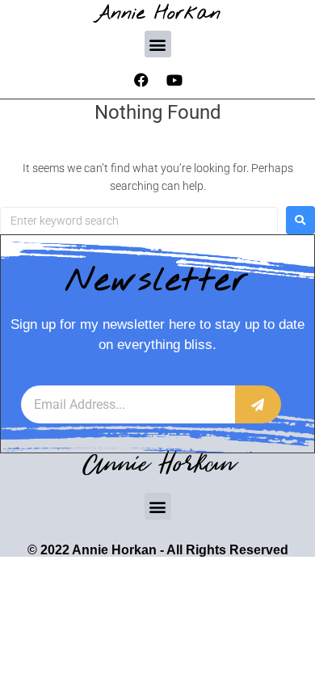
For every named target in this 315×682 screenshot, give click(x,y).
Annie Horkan (157, 13)
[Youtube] (174, 80)
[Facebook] (141, 80)
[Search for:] (139, 220)
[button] (158, 44)
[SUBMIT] (258, 404)
